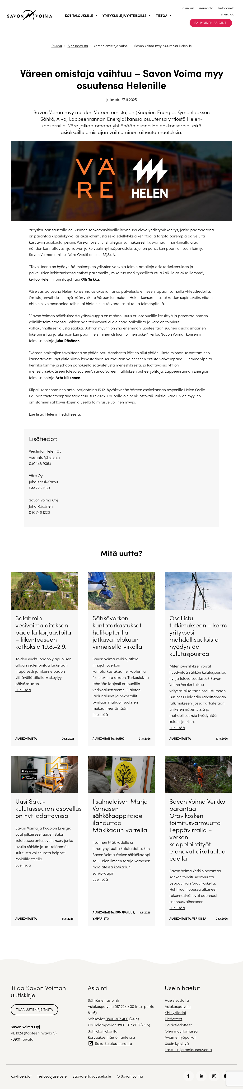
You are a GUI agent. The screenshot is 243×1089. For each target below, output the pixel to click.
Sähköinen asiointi (210, 22)
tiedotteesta (69, 414)
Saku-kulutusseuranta (197, 8)
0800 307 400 (117, 1018)
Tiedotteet (173, 1018)
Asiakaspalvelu (178, 1006)
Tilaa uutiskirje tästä (34, 1009)
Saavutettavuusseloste (91, 1076)
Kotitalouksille (79, 15)
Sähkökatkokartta (102, 1031)
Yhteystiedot (175, 1012)
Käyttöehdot (21, 1076)
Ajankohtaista (78, 45)
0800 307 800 (128, 1024)
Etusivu (56, 45)
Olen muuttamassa (181, 1031)
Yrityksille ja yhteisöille (124, 15)
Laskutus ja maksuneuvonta (188, 1049)
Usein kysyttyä (177, 1043)
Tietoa (161, 15)
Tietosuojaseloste (52, 1076)
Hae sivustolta (177, 1000)
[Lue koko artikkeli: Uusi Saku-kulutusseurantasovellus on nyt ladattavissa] (44, 841)
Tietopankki (225, 8)
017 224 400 (124, 1006)
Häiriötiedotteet (178, 1024)
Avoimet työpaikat (180, 1037)
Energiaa (227, 14)
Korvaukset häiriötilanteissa (111, 1037)
